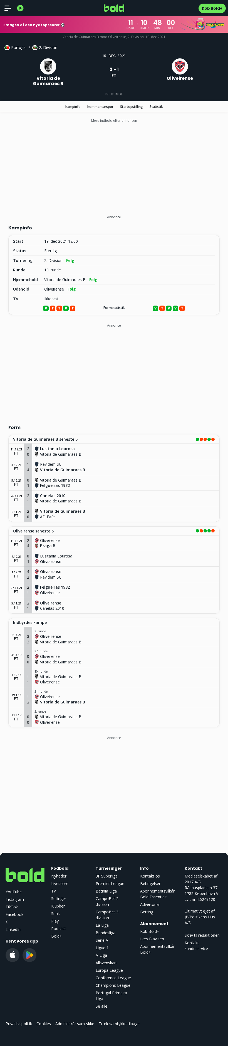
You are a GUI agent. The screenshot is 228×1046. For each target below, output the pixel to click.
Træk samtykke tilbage (119, 1023)
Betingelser (150, 883)
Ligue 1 (102, 947)
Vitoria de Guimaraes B (65, 279)
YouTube (14, 891)
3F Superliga (107, 876)
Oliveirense (54, 289)
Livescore (59, 883)
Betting (146, 911)
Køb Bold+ (212, 8)
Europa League (109, 970)
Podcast (58, 928)
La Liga (102, 925)
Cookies (43, 1023)
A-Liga (101, 955)
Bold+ (56, 936)
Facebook (14, 914)
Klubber (58, 906)
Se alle (101, 1006)
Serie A (102, 940)
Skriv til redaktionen (202, 935)
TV (53, 891)
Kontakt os (150, 876)
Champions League (113, 985)
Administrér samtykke (74, 1023)
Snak (55, 913)
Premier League (110, 883)
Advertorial (150, 904)
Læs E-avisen (152, 938)
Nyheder (58, 876)
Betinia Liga (106, 891)
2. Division (48, 47)
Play (55, 921)
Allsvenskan (106, 962)
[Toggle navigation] (8, 8)
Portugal (18, 47)
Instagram (15, 899)
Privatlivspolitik (19, 1023)
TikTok (12, 906)
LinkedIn (13, 929)
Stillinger (58, 898)
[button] (114, 439)
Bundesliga (105, 932)
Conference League (113, 977)
